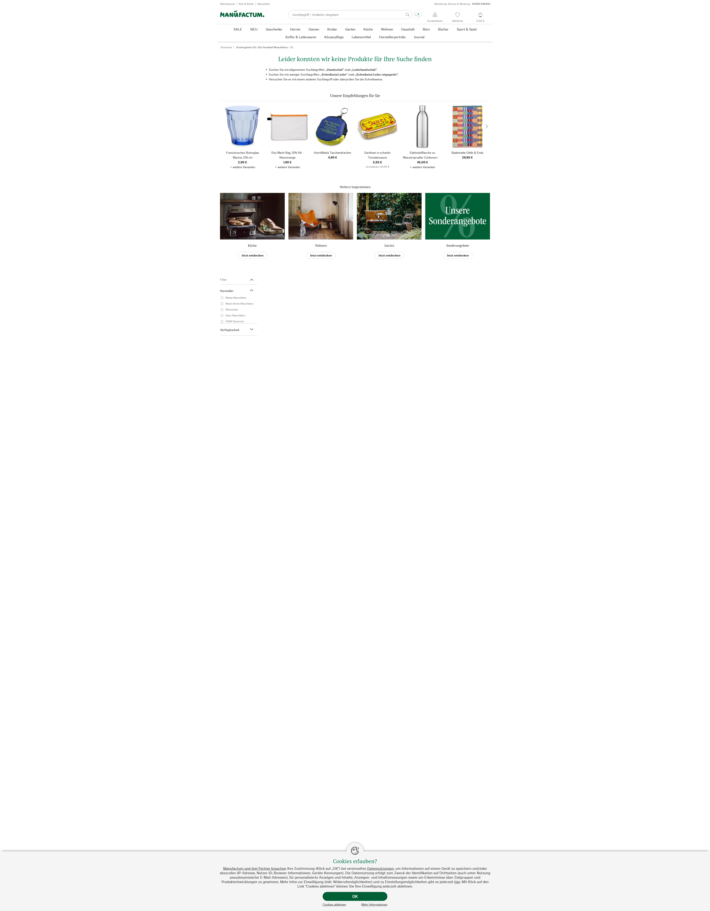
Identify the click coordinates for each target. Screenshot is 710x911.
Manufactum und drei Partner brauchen (254, 868)
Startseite (226, 47)
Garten (389, 245)
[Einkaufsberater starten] (417, 14)
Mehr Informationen (374, 904)
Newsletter (263, 3)
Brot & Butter (246, 3)
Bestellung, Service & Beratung (462, 3)
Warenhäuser (227, 3)
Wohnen (321, 245)
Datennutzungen (380, 868)
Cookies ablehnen (334, 904)
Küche (252, 245)
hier (457, 882)
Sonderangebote (457, 245)
